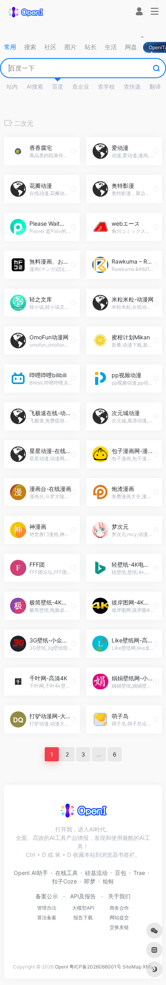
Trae (139, 872)
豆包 (120, 872)
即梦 (89, 881)
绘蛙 (108, 881)
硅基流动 (96, 872)
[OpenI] (25, 11)
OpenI (61, 967)
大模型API (83, 908)
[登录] (139, 12)
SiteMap (131, 967)
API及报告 (83, 896)
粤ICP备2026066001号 (95, 967)
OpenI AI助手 (31, 872)
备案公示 (46, 896)
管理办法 (46, 908)
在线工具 (66, 872)
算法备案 (46, 917)
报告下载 (83, 917)
